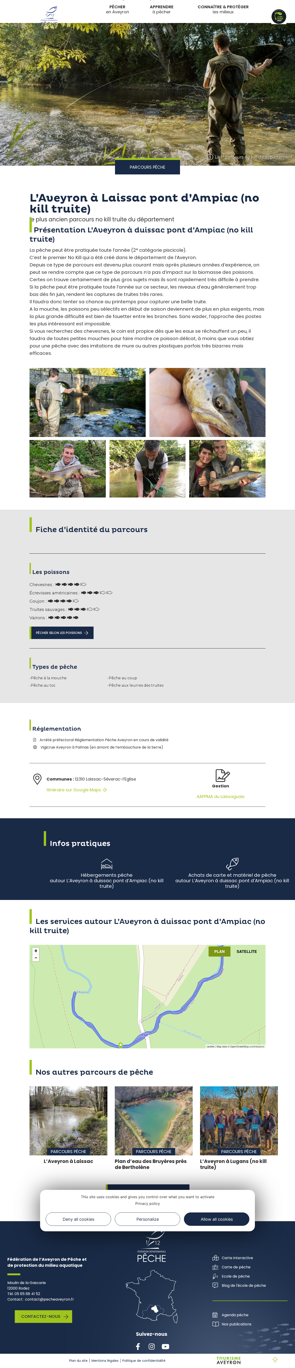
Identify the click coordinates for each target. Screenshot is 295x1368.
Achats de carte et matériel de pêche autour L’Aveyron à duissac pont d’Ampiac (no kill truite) (232, 880)
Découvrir (144, 26)
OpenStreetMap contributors (247, 1046)
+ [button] (35, 951)
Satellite (247, 951)
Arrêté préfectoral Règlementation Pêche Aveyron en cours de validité (104, 740)
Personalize (147, 1219)
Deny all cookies (78, 1219)
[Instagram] (152, 1347)
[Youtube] (165, 1347)
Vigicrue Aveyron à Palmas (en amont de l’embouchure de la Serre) (102, 747)
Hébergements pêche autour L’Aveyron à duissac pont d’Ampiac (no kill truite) (106, 880)
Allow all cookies (217, 1219)
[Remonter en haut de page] (271, 1360)
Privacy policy (147, 1203)
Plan (219, 951)
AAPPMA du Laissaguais (221, 796)
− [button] (36, 957)
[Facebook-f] (138, 1347)
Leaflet (211, 1046)
